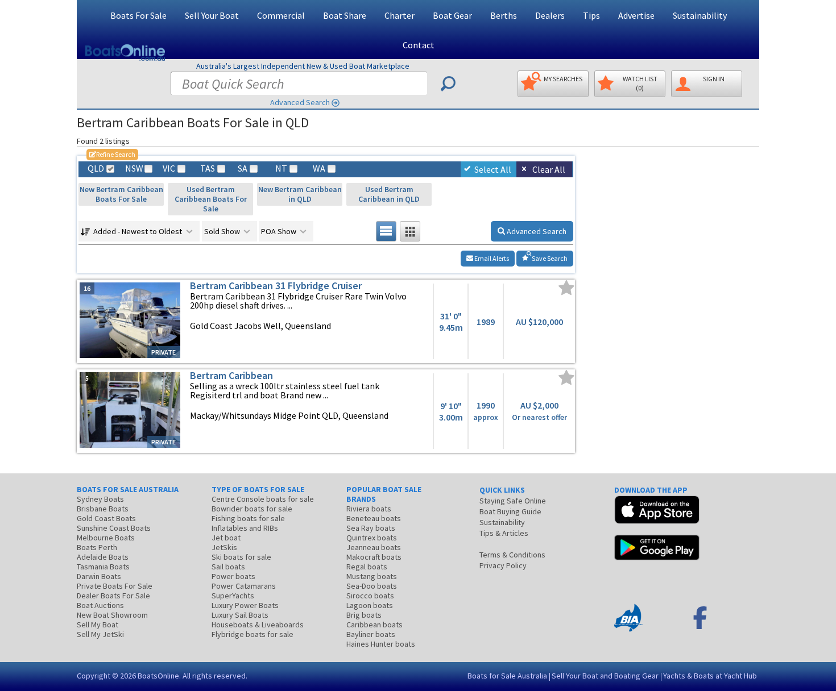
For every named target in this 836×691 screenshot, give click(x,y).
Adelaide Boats (103, 557)
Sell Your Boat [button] (212, 15)
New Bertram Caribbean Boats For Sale (121, 194)
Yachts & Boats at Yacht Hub (710, 676)
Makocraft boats (374, 557)
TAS (207, 168)
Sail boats (228, 566)
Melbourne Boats (106, 537)
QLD (96, 168)
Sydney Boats (100, 499)
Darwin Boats (99, 576)
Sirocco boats (370, 595)
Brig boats (364, 615)
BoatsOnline (158, 676)
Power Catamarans (244, 586)
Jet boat (226, 537)
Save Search (549, 258)
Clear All (548, 169)
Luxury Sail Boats (240, 615)
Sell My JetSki (100, 634)
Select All (492, 169)
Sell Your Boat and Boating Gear (605, 676)
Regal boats (366, 566)
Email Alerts (491, 258)
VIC (169, 168)
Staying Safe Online (512, 501)
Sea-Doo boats (371, 586)
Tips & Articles (503, 533)
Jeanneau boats (373, 547)
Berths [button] (503, 15)
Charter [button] (399, 15)
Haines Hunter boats (380, 644)
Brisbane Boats (103, 508)
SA (242, 168)
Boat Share (344, 15)
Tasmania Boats (103, 566)
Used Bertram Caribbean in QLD (389, 194)
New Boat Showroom (112, 615)
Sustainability (700, 15)
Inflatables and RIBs (245, 528)
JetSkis (224, 547)
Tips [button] (591, 15)
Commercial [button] (281, 15)
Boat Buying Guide (510, 511)
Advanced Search (300, 102)
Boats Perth (97, 547)
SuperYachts (233, 595)
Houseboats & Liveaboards (258, 624)
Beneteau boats (373, 518)
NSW (133, 168)
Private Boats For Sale (114, 586)
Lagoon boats (369, 605)
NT (281, 168)
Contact (418, 45)
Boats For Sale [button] (138, 15)
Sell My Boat (97, 624)
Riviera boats (368, 508)
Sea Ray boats (370, 528)
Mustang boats (371, 576)
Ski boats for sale (241, 557)
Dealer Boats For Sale (113, 595)
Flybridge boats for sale (252, 634)
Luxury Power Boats (245, 605)
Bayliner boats (370, 634)
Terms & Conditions (512, 555)
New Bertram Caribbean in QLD (300, 194)
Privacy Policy (503, 565)
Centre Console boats (263, 499)
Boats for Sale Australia (507, 676)
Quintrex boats (371, 537)
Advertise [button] (636, 15)
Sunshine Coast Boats (114, 528)
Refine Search (112, 154)
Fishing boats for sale (248, 518)
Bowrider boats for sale (252, 508)
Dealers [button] (550, 15)
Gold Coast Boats (106, 518)
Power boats (233, 576)
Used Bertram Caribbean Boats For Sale (211, 199)
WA (319, 168)
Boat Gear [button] (452, 15)
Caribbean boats (374, 624)
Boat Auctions (100, 605)
